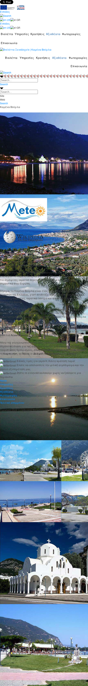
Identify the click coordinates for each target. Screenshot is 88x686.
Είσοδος (5, 11)
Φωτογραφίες (71, 34)
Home (3, 380)
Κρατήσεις (37, 34)
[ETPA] (12, 7)
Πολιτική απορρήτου (12, 402)
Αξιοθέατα (53, 34)
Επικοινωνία (9, 43)
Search (4, 84)
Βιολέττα (7, 34)
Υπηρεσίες (22, 34)
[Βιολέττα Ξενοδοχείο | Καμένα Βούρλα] (25, 49)
